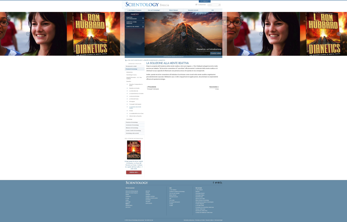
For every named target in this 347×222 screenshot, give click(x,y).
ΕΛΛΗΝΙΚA (148, 199)
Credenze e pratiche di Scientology (177, 191)
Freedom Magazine (200, 203)
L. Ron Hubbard (172, 189)
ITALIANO (148, 201)
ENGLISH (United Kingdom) (132, 192)
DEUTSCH (128, 207)
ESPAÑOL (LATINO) (150, 196)
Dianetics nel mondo (133, 26)
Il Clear (131, 110)
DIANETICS (162, 60)
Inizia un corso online (200, 198)
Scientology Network (200, 193)
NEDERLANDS (129, 205)
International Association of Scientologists (205, 202)
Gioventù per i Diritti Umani (201, 210)
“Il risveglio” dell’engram (135, 104)
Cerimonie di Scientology (132, 125)
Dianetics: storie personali (132, 22)
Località (171, 205)
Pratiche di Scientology (132, 122)
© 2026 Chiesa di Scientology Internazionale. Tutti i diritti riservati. (139, 220)
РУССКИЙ (128, 202)
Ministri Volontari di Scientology (202, 200)
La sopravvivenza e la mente (136, 93)
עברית (127, 198)
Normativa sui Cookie (200, 220)
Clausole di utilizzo (210, 220)
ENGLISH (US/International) (132, 191)
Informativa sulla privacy (189, 220)
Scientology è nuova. (131, 74)
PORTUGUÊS (149, 203)
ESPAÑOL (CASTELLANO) (152, 198)
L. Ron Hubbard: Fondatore (134, 10)
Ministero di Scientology (132, 128)
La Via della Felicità (200, 205)
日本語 (127, 200)
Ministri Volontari (173, 10)
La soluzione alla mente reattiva (135, 107)
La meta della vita (133, 91)
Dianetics (128, 81)
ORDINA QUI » (133, 172)
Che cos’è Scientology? (154, 10)
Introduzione (129, 72)
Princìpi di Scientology (131, 69)
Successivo (179, 56)
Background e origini (131, 66)
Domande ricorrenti (193, 10)
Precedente (168, 56)
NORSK (147, 192)
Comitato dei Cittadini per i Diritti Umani (204, 212)
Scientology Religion (200, 195)
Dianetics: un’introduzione (132, 18)
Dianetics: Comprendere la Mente (136, 85)
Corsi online (171, 200)
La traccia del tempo (134, 96)
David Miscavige (199, 196)
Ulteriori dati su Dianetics (135, 116)
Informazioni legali (218, 220)
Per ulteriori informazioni (174, 202)
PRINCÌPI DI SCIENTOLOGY (151, 60)
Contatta (171, 203)
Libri (212, 10)
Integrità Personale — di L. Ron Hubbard (134, 78)
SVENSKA (148, 194)
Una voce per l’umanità (174, 193)
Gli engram (132, 101)
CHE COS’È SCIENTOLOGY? (135, 60)
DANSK (127, 194)
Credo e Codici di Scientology (133, 130)
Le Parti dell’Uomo (133, 99)
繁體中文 (128, 203)
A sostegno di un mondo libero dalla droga (205, 207)
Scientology (129, 119)
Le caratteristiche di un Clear (136, 113)
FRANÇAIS (128, 196)
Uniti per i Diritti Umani (200, 209)
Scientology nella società (132, 133)
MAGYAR (148, 191)
